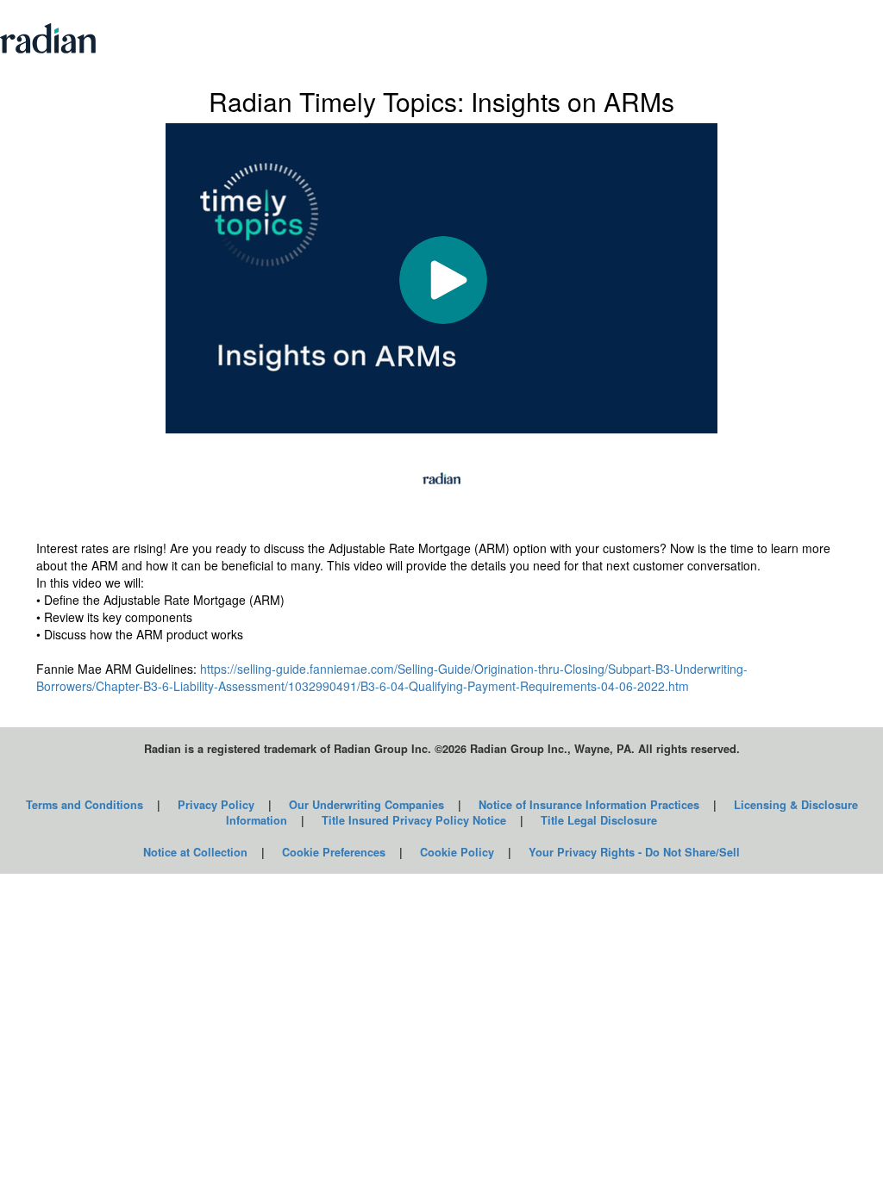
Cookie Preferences (333, 852)
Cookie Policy (457, 852)
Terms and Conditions (84, 805)
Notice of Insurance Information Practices (589, 805)
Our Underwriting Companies (366, 805)
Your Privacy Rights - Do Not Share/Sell (634, 852)
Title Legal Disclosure (599, 820)
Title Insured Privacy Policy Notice (414, 820)
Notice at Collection (195, 852)
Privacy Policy (216, 805)
